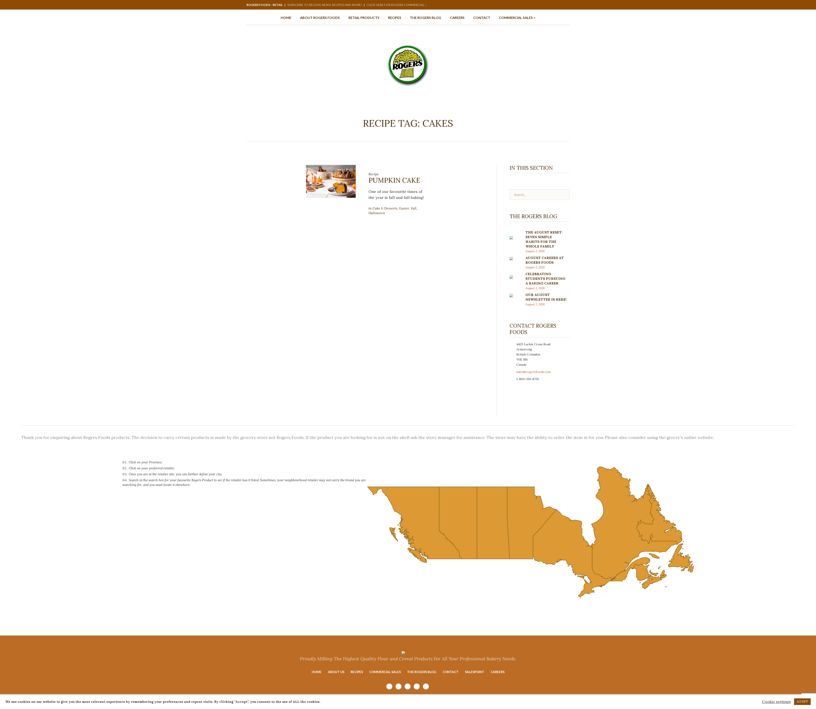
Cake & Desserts (385, 208)
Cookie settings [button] (776, 701)
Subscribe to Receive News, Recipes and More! (324, 5)
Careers (497, 672)
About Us (336, 672)
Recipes (357, 672)
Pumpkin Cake (394, 180)
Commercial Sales (385, 672)
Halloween (376, 213)
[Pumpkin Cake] (331, 180)
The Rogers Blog (421, 672)
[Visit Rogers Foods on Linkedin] (560, 5)
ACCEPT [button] (802, 701)
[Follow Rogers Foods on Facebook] (554, 5)
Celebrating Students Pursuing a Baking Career (545, 278)
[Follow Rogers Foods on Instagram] (543, 5)
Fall (413, 208)
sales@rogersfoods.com (533, 372)
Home (317, 672)
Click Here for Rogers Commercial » (396, 5)
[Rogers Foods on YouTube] (549, 5)
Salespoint (474, 672)
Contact (451, 672)
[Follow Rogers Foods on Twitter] (566, 5)
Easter (404, 208)
